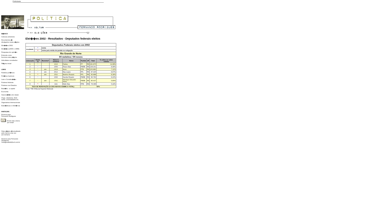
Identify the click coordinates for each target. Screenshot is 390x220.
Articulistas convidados (9, 60)
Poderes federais (7, 82)
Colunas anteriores (8, 37)
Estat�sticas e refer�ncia (10, 105)
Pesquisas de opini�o (9, 52)
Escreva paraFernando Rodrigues (8, 115)
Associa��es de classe (10, 95)
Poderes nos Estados (9, 85)
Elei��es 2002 (7, 45)
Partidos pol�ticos (7, 72)
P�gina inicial (6, 63)
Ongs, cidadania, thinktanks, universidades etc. (10, 98)
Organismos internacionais (10, 102)
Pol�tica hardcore (7, 76)
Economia (4, 91)
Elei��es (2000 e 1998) (10, 49)
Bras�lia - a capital (8, 88)
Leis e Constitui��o (8, 79)
